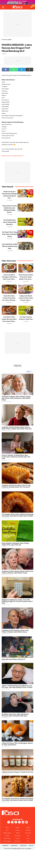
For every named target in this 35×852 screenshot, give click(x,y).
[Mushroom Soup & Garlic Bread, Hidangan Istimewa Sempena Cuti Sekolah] (25, 193)
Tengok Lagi (17, 365)
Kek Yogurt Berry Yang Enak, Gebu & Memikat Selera (9, 234)
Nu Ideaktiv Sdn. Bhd (16, 848)
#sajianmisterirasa (18, 155)
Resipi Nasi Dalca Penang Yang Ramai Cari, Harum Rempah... (9, 298)
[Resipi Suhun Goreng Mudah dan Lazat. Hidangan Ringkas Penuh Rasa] (25, 208)
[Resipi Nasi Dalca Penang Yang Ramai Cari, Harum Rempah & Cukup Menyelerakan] (9, 289)
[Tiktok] (19, 822)
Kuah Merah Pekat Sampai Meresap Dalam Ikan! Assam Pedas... (9, 319)
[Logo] (17, 7)
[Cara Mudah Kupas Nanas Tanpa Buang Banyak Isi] (25, 222)
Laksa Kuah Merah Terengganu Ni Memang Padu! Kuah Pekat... (9, 277)
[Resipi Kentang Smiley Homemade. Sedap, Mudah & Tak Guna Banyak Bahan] (25, 268)
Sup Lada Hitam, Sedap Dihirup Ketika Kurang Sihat (9, 246)
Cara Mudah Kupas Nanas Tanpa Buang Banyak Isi (9, 222)
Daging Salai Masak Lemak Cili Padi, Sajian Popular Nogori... (26, 298)
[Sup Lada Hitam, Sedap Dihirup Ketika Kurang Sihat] (25, 246)
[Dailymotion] (26, 822)
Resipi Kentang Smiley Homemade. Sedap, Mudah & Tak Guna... (26, 277)
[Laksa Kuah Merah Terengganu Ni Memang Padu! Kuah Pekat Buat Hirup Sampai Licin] (9, 268)
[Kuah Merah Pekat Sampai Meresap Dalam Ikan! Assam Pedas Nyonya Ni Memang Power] (9, 310)
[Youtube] (23, 822)
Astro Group (29, 848)
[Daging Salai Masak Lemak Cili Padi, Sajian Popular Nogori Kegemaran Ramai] (25, 289)
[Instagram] (12, 822)
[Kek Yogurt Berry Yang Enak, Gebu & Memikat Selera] (25, 234)
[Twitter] (15, 822)
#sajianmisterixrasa (7, 155)
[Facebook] (8, 822)
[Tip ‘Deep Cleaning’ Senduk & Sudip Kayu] (25, 310)
